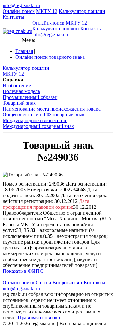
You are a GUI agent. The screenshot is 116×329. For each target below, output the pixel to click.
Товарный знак (19, 103)
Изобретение (17, 85)
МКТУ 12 (46, 11)
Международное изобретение (35, 120)
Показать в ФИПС (23, 271)
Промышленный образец (30, 97)
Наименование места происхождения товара (52, 108)
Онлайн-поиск (19, 11)
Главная (24, 51)
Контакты (13, 17)
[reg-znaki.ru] (17, 31)
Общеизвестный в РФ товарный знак (44, 114)
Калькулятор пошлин (82, 11)
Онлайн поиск (18, 282)
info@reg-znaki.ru (21, 5)
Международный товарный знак (38, 126)
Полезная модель (21, 91)
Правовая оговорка (39, 317)
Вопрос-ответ (67, 282)
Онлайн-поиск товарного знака (50, 57)
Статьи (43, 282)
